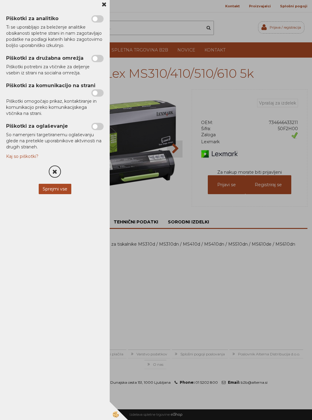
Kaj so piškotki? (22, 156)
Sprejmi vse (55, 189)
